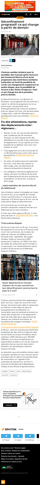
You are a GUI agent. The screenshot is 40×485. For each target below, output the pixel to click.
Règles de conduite (7, 459)
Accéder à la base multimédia (26, 57)
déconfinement (26, 371)
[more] (37, 295)
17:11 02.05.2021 (6, 32)
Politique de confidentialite (21, 451)
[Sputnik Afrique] (6, 15)
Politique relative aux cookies (10, 453)
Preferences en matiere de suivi (11, 462)
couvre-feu (5, 375)
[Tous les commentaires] (3, 482)
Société (12, 371)
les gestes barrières (24, 215)
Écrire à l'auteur (5, 68)
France (18, 371)
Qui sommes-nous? (7, 448)
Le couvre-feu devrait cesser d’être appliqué (20, 327)
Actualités (4, 371)
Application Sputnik (21, 459)
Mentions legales (20, 448)
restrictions (13, 375)
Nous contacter (6, 451)
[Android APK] (7, 467)
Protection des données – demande (12, 456)
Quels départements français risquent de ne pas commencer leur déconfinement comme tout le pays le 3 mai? (19, 286)
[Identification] (26, 14)
